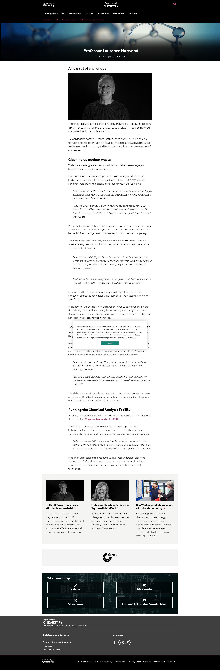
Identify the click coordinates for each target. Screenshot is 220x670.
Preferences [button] (130, 337)
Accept (110, 343)
